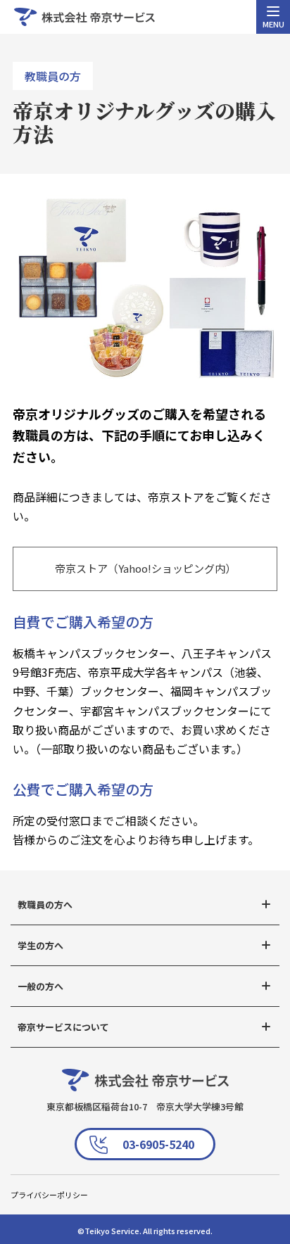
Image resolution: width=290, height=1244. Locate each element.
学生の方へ (40, 945)
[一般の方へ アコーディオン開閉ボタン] (266, 985)
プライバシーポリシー (49, 1194)
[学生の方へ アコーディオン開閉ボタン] (266, 945)
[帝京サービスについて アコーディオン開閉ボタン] (266, 1026)
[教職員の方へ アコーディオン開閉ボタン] (266, 904)
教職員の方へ (45, 904)
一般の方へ (40, 986)
